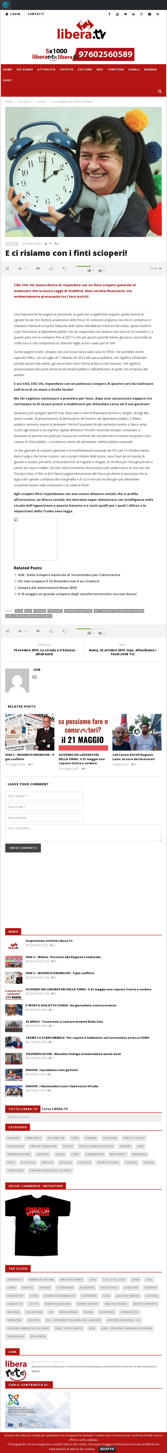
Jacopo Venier (127, 1295)
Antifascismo (71, 1279)
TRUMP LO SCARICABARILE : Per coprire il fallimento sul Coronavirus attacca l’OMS (87, 1038)
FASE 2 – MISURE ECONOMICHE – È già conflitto (60, 973)
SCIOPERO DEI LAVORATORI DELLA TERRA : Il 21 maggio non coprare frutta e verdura (82, 759)
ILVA (106, 1295)
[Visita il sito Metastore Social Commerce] (83, 54)
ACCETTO (107, 1449)
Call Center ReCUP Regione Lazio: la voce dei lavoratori (133, 757)
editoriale (109, 1287)
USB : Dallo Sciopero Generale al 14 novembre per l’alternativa (69, 575)
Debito (27, 1287)
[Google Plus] (142, 14)
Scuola (66, 1162)
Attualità (46, 69)
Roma (88, 1312)
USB (49, 243)
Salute (47, 1162)
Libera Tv (14, 1303)
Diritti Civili (134, 1138)
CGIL (19, 610)
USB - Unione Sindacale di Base (28, 615)
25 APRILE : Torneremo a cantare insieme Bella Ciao (64, 1022)
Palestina (34, 1312)
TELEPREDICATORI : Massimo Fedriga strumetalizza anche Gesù (73, 1054)
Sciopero (55, 610)
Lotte (33, 1303)
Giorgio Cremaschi (59, 1295)
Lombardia (95, 1154)
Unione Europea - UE (123, 1320)
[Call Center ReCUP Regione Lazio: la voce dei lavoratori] (137, 732)
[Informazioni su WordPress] (5, 5)
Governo (89, 1295)
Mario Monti (88, 1303)
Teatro (131, 1162)
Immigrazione (18, 1154)
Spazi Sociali (108, 1162)
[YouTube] (118, 14)
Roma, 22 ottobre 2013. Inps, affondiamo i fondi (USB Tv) (122, 650)
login (15, 14)
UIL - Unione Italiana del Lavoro (119, 610)
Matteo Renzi (116, 1303)
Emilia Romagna (43, 1146)
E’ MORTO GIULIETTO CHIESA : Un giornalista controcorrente (71, 1005)
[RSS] (158, 14)
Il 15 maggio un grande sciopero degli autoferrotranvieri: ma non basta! (77, 594)
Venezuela (15, 1336)
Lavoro (41, 101)
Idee (99, 69)
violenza (38, 1336)
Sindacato (130, 1312)
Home (7, 69)
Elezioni (131, 1287)
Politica (28, 1162)
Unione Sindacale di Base (50, 1170)
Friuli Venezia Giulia (96, 1146)
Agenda (150, 69)
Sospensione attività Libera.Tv (49, 941)
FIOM (34, 1295)
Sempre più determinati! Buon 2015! (47, 588)
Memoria (139, 1154)
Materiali (118, 1154)
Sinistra (14, 1320)
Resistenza (68, 1312)
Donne (45, 1287)
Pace (11, 1162)
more (154, 268)
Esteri (68, 1146)
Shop (7, 80)
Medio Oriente (145, 1303)
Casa (74, 1138)
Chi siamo (25, 69)
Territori (115, 69)
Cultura (85, 69)
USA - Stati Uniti (69, 1328)
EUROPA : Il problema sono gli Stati (52, 1070)
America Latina (41, 1279)
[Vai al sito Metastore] (37, 1225)
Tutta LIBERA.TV (54, 1109)
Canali (134, 69)
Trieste (34, 1320)
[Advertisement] (37, 892)
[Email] (150, 14)
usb (92, 1328)
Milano (13, 1312)
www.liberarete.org (48, 1362)
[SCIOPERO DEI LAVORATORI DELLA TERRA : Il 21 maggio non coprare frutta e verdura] (83, 732)
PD (51, 1312)
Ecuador (87, 1287)
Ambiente (33, 1138)
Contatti (36, 14)
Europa (39, 610)
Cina (135, 1279)
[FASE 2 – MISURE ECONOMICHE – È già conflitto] (30, 732)
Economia (15, 1146)
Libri (75, 1154)
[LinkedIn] (134, 14)
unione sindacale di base (28, 1328)
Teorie (149, 1162)
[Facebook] (109, 14)
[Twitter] (126, 14)
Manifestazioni (58, 1303)
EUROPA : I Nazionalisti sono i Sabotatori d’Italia (62, 1086)
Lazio (60, 1154)
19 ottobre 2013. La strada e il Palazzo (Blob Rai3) (44, 650)
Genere (125, 1146)
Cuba (11, 1287)
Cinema (91, 1138)
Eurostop (15, 1295)
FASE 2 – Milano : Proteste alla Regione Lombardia (63, 957)
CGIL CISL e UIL (114, 1279)
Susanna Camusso (78, 610)
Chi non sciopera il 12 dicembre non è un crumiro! (58, 581)
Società (66, 69)
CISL (28, 610)
